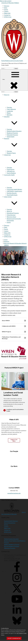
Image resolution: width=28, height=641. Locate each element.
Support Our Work (14, 440)
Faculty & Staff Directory (11, 521)
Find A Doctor (10, 169)
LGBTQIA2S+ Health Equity (14, 191)
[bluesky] (17, 625)
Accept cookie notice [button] (14, 638)
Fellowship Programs (12, 135)
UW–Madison (10, 3)
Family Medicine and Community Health (12, 60)
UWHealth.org (11, 171)
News (5, 8)
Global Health (10, 136)
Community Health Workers (14, 189)
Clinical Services (11, 215)
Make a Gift (7, 13)
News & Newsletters (9, 523)
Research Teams (11, 153)
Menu (4, 79)
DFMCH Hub (7, 17)
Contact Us (7, 15)
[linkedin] (17, 614)
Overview (9, 107)
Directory (6, 6)
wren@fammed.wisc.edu (14, 493)
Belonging (9, 115)
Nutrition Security (12, 193)
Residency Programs (12, 133)
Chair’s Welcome (11, 109)
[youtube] (17, 603)
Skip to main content (5, 1)
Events (6, 9)
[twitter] (17, 593)
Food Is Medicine (11, 173)
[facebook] (17, 571)
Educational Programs (13, 213)
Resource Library (11, 217)
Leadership (10, 111)
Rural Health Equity (12, 195)
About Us (9, 211)
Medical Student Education (14, 131)
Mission (9, 113)
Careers (6, 11)
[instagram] (17, 582)
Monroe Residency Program (11, 546)
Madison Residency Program (11, 544)
